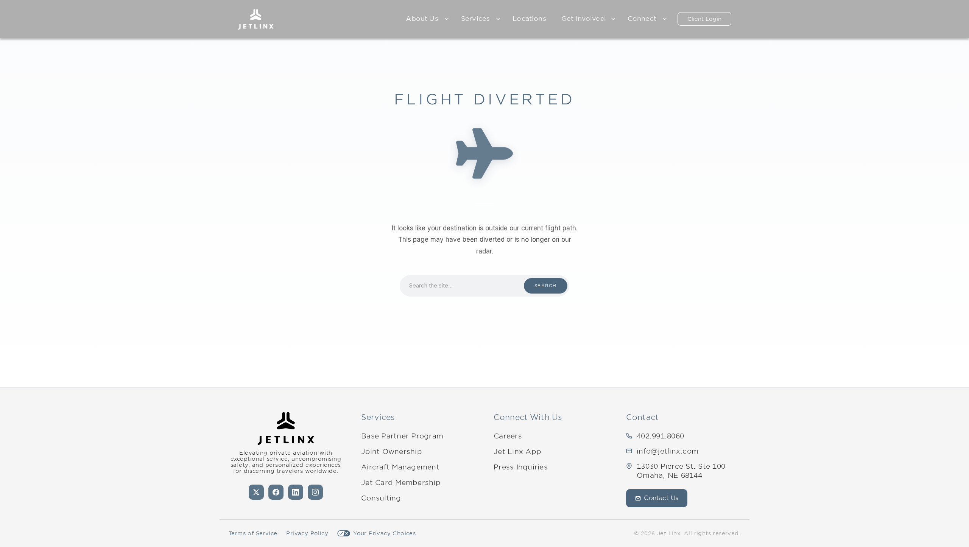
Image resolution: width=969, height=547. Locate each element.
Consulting (381, 498)
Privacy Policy (307, 533)
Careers (508, 436)
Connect (642, 18)
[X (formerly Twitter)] (256, 492)
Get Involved (583, 18)
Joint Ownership (391, 451)
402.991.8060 (660, 436)
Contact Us (661, 498)
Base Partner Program (402, 436)
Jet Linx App (517, 451)
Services (475, 18)
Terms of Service (253, 533)
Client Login (704, 19)
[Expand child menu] (446, 19)
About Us (422, 18)
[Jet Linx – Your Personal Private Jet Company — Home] (256, 19)
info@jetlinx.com (667, 451)
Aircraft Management (400, 467)
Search (545, 285)
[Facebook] (276, 492)
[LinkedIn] (295, 492)
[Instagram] (315, 492)
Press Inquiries (521, 467)
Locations (529, 18)
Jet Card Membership (401, 482)
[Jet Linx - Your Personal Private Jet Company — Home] (285, 428)
